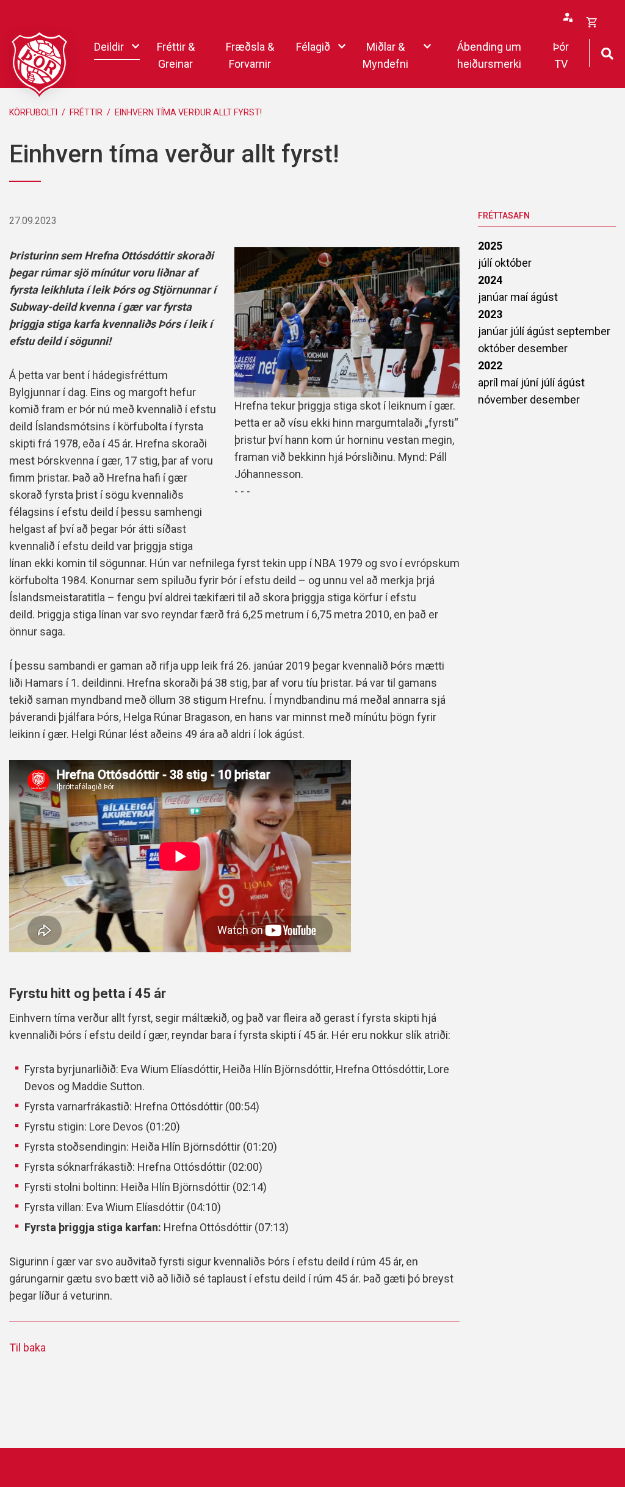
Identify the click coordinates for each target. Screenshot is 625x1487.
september (583, 331)
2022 (490, 365)
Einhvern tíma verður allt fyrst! (188, 112)
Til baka (27, 1347)
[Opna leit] (607, 52)
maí (520, 297)
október (513, 262)
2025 (490, 245)
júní (531, 382)
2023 (490, 314)
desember (543, 348)
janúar (494, 297)
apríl (489, 382)
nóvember (504, 399)
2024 (490, 279)
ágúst (544, 297)
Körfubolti (33, 112)
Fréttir (86, 112)
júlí (486, 262)
